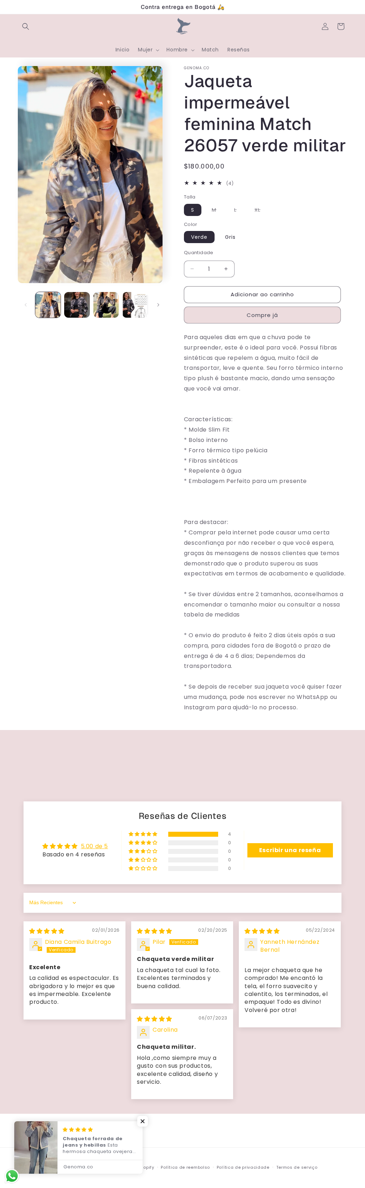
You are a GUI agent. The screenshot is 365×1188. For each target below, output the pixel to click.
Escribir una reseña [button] (290, 850)
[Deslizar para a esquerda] (26, 305)
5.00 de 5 (94, 846)
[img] (47, 931)
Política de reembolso (185, 1167)
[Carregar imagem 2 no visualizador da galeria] (76, 304)
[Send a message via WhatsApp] (12, 1176)
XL (261, 211)
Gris (230, 237)
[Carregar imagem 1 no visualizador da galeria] (48, 304)
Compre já (262, 315)
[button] (26, 26)
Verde (199, 237)
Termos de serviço (297, 1167)
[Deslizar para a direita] (158, 305)
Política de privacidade (243, 1167)
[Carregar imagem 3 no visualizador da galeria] (106, 304)
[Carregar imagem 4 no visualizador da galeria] (135, 304)
